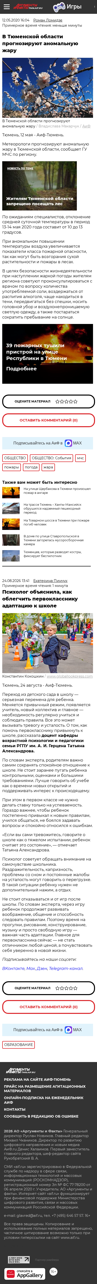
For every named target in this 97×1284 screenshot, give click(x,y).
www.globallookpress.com (70, 676)
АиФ (86, 126)
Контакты (14, 1109)
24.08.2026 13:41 (15, 581)
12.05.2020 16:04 (15, 20)
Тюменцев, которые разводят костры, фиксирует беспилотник (53, 554)
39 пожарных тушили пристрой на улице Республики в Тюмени (36, 351)
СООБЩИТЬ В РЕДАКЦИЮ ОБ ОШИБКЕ (41, 1116)
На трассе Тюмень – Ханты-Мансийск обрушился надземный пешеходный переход (52, 508)
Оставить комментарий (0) (49, 420)
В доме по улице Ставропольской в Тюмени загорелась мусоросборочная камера (54, 540)
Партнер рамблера (47, 1259)
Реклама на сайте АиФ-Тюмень (37, 1079)
